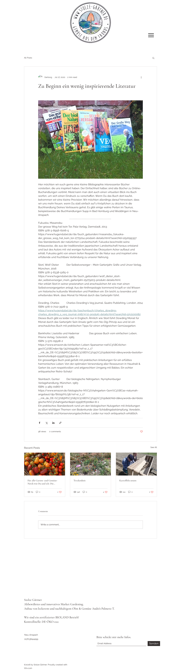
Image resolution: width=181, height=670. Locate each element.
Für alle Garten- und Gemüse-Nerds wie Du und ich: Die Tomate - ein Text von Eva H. (42, 482)
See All (153, 447)
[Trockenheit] (90, 464)
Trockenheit (80, 480)
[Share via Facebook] (39, 422)
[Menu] (151, 35)
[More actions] (141, 77)
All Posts (28, 58)
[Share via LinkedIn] (53, 422)
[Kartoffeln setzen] (136, 464)
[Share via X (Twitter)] (46, 422)
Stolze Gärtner (33, 600)
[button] (153, 58)
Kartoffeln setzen (127, 480)
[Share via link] (60, 422)
